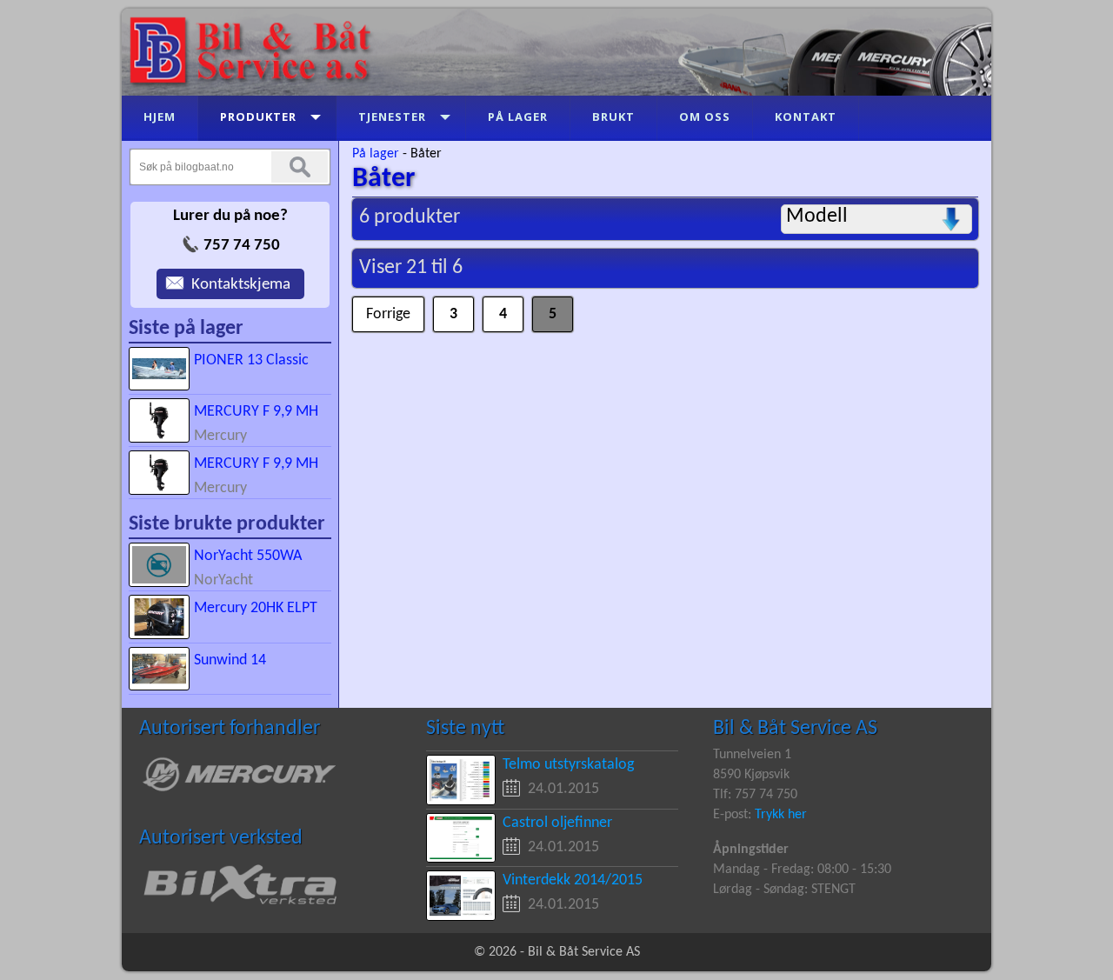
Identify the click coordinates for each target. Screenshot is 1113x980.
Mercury (220, 436)
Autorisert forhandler (229, 728)
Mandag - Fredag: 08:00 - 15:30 (802, 870)
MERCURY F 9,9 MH (256, 411)
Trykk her (781, 815)
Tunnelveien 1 (752, 755)
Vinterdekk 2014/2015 (573, 880)
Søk (300, 167)
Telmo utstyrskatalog (568, 765)
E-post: (734, 815)
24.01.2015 (563, 789)
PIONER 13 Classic (251, 360)
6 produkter (409, 217)
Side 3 (552, 307)
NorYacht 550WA (248, 556)
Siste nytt (465, 728)
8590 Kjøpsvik (751, 775)
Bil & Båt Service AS (795, 728)
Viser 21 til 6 (411, 267)
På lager (375, 154)
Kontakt (183, 278)
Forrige (375, 307)
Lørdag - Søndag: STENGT (784, 890)
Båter (426, 154)
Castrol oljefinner (557, 823)
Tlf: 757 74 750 (755, 795)
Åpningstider (751, 850)
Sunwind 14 (230, 660)
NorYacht (223, 580)
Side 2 (503, 307)
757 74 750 (241, 245)
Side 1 (453, 307)
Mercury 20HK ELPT (255, 608)
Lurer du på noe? (230, 216)
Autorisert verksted (221, 838)
